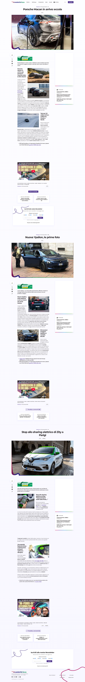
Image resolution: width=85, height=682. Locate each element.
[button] (65, 2)
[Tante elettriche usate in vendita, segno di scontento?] (25, 638)
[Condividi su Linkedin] (12, 63)
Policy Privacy (52, 675)
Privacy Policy (46, 663)
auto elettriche (20, 183)
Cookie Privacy (62, 675)
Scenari (44, 438)
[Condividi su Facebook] (12, 61)
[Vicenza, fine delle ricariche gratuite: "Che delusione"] (25, 416)
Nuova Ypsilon (38, 401)
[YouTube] (20, 677)
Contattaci (62, 677)
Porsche (39, 183)
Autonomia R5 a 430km (62, 91)
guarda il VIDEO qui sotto (35, 144)
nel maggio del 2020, (39, 560)
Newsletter (71, 677)
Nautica (49, 658)
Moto (38, 658)
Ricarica (43, 658)
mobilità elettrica (30, 183)
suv (42, 183)
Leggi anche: (22, 358)
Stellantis (43, 401)
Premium (71, 2)
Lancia (25, 401)
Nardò (36, 183)
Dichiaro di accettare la (42, 663)
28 (48, 234)
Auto (42, 12)
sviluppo (45, 183)
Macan (25, 183)
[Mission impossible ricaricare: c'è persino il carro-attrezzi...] (25, 199)
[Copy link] (12, 66)
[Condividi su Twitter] (12, 59)
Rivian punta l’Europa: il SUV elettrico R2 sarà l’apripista (63, 95)
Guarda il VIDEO (38, 581)
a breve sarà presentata (21, 91)
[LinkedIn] (16, 677)
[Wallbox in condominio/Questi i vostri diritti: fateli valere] (41, 638)
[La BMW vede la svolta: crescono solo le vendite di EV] (41, 199)
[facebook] (12, 677)
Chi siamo (71, 675)
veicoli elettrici (20, 184)
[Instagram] (14, 677)
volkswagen (26, 184)
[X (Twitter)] (18, 677)
